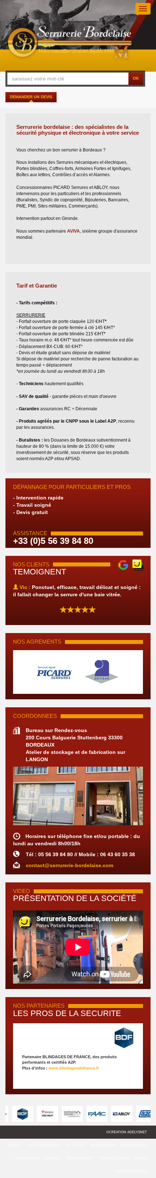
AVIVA (73, 231)
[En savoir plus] (78, 1038)
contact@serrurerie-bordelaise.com (69, 865)
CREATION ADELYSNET (128, 1132)
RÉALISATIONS (27, 1158)
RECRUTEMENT (80, 1158)
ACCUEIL (15, 1145)
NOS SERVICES (134, 1145)
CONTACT (53, 1158)
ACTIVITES (76, 1145)
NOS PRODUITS (103, 1145)
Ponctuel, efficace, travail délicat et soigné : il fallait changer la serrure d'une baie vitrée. (77, 590)
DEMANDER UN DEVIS (31, 97)
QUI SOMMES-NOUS (44, 1145)
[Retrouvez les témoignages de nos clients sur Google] (123, 564)
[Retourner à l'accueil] (70, 43)
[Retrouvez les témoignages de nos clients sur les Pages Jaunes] (137, 564)
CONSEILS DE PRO (114, 1158)
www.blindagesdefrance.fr (74, 1068)
